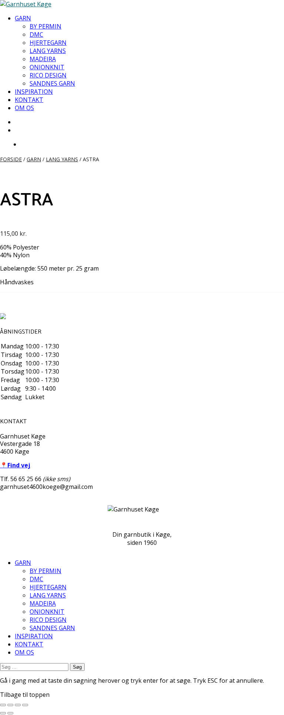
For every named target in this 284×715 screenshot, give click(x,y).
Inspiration (34, 91)
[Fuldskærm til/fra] (10, 705)
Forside (11, 159)
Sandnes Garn (52, 83)
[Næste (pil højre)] (10, 713)
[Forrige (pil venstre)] (3, 713)
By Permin (45, 26)
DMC (36, 34)
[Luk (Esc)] (25, 705)
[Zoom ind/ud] (3, 705)
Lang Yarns (48, 51)
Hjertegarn (48, 43)
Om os (24, 108)
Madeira (43, 59)
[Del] (18, 705)
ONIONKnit (47, 67)
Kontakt (29, 100)
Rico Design (48, 75)
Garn (23, 18)
